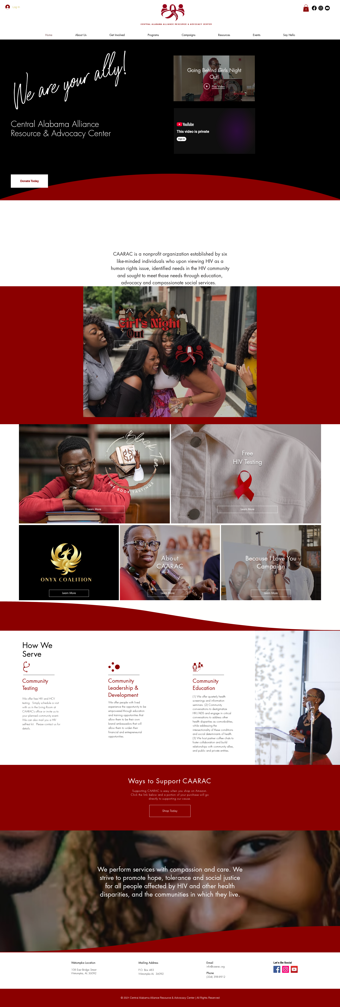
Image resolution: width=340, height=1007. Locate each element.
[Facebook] (314, 8)
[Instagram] (320, 8)
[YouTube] (294, 969)
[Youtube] (327, 8)
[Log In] (6, 7)
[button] (306, 8)
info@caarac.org (215, 966)
